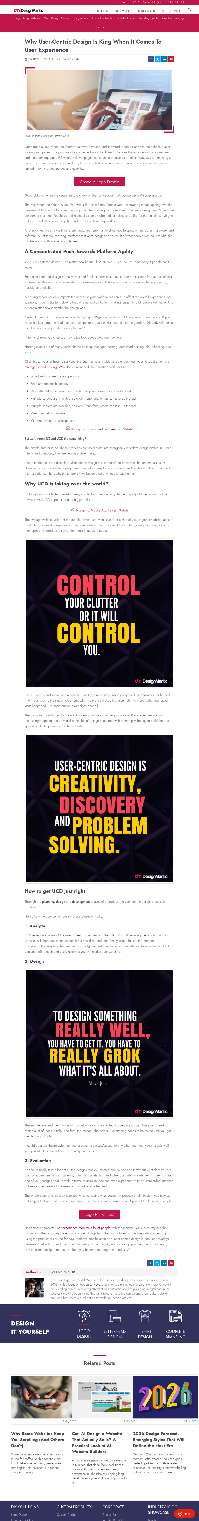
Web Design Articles (56, 18)
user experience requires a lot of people (83, 1227)
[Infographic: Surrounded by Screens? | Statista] (99, 428)
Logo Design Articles (27, 18)
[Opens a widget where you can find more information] (184, 1514)
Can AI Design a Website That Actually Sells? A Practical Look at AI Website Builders (97, 1442)
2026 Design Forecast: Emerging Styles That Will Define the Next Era (158, 1439)
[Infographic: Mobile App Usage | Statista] (99, 509)
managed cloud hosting (41, 367)
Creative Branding (173, 18)
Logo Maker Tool (99, 1214)
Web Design (52, 59)
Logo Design (19, 1514)
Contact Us (109, 1514)
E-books (99, 27)
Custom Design (66, 1514)
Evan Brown (70, 59)
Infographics (80, 18)
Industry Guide (126, 18)
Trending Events (148, 18)
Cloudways (57, 317)
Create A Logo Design (99, 182)
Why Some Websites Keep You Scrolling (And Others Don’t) (37, 1439)
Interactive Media (102, 18)
